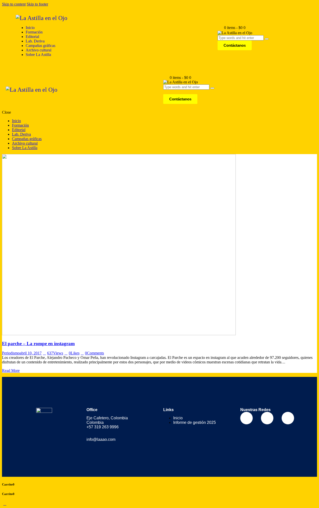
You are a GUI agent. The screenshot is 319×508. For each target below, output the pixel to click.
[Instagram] (267, 418)
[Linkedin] (288, 418)
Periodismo (11, 353)
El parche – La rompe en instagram (38, 343)
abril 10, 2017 (31, 353)
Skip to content (14, 4)
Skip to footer (37, 4)
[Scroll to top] (4, 504)
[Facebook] (246, 418)
